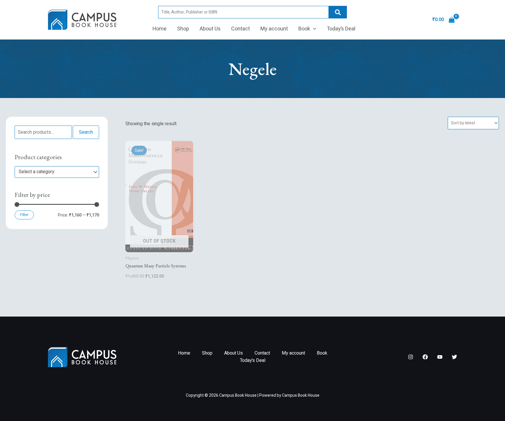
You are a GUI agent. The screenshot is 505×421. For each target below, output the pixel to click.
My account (274, 29)
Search (338, 12)
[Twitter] (454, 357)
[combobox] (57, 172)
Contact (240, 29)
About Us (210, 29)
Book (304, 29)
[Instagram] (410, 357)
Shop (183, 29)
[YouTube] (439, 357)
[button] (313, 28)
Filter (24, 214)
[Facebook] (425, 357)
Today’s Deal (341, 29)
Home (160, 29)
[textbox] (54, 172)
